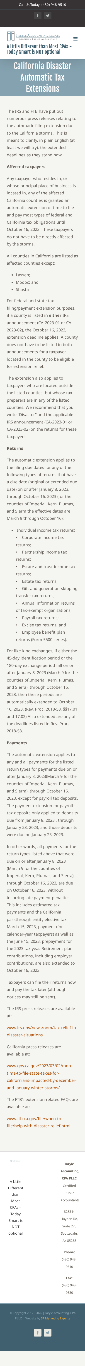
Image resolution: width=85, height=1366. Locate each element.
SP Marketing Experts (55, 1318)
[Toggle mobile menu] (75, 38)
